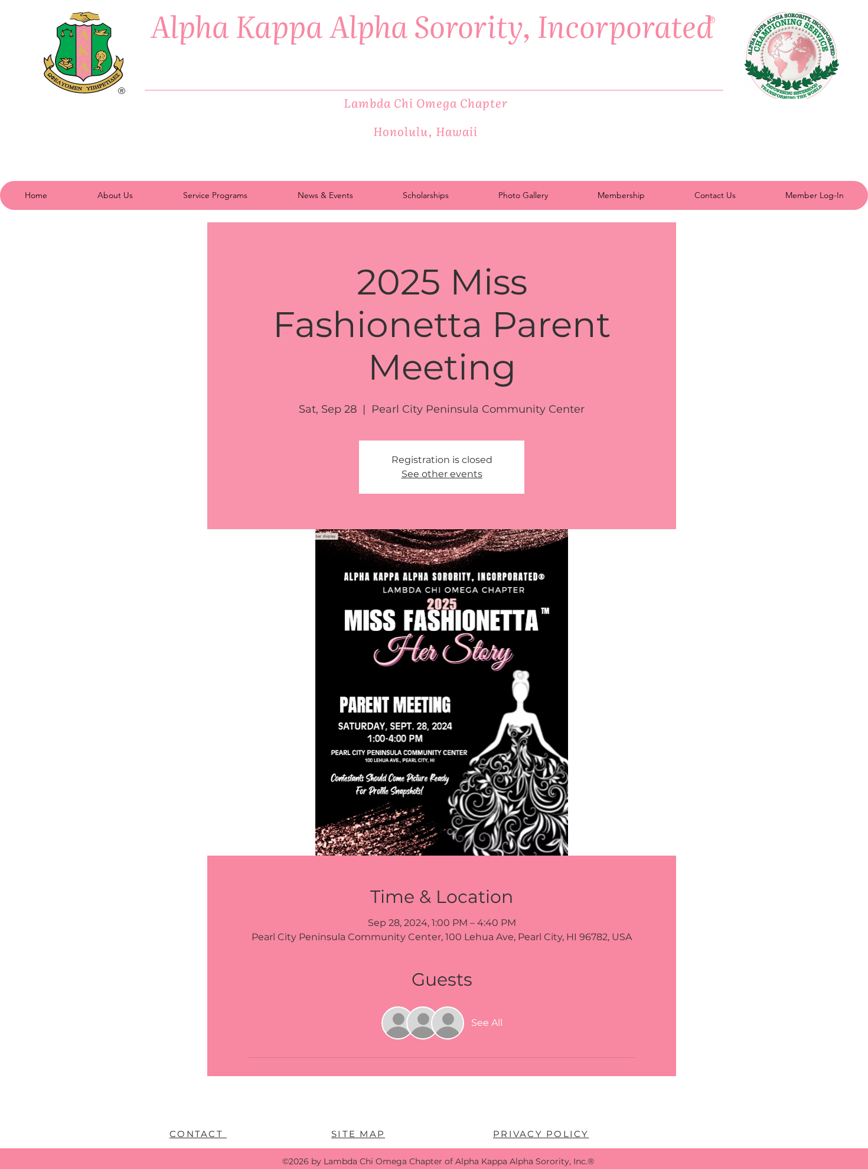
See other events (442, 474)
